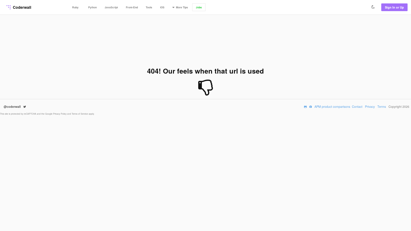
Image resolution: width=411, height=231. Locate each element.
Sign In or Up (394, 7)
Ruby (75, 7)
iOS (162, 7)
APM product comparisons (332, 106)
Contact (357, 106)
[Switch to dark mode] (373, 7)
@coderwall (13, 106)
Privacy (370, 106)
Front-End (132, 7)
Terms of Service (80, 113)
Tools (149, 7)
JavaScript (111, 7)
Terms (381, 106)
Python (92, 7)
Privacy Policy (60, 113)
